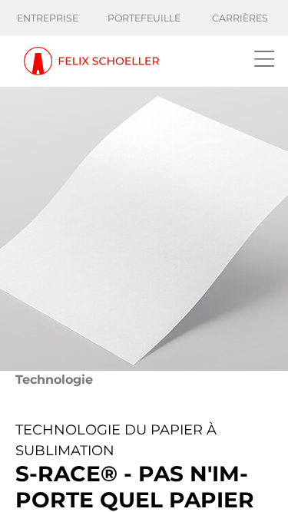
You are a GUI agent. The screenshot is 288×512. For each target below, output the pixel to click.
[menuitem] (48, 18)
